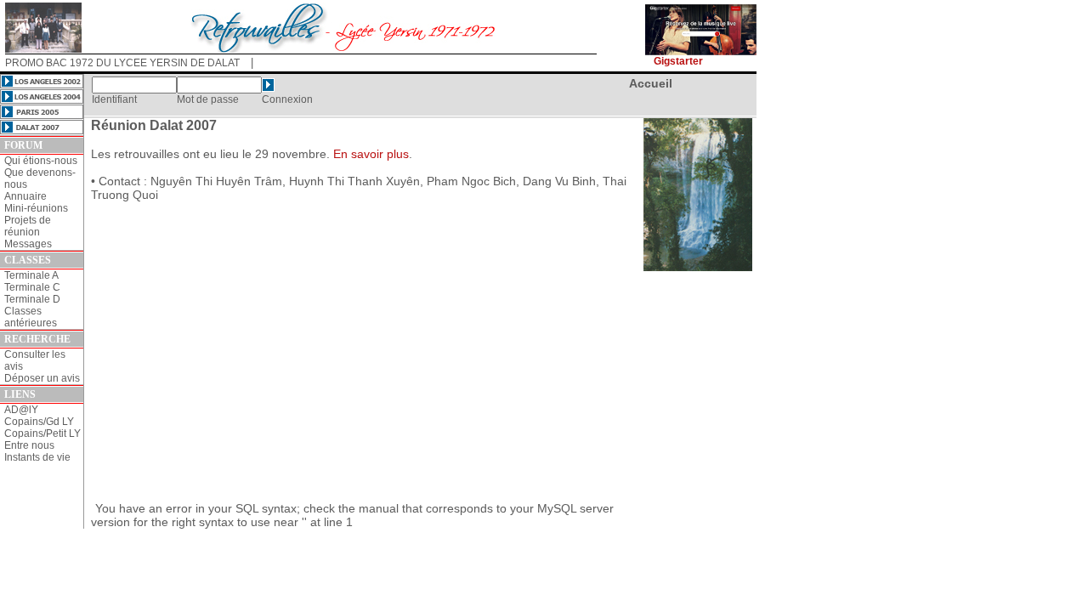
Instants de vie (37, 457)
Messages (28, 244)
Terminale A (31, 275)
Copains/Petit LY (42, 433)
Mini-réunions (36, 208)
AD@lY (21, 410)
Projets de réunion (27, 226)
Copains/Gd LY (39, 422)
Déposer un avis (42, 378)
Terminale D (32, 299)
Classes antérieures (30, 317)
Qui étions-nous (40, 161)
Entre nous (29, 445)
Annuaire (25, 196)
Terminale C (32, 287)
